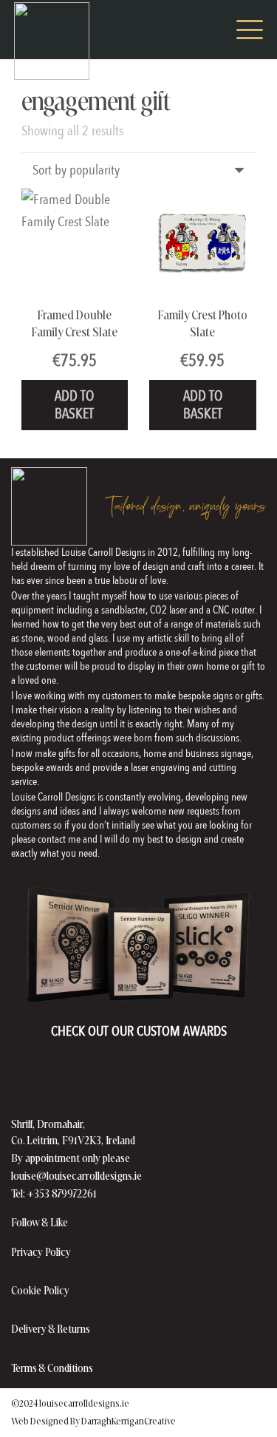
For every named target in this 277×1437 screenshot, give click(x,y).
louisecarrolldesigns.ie (84, 1403)
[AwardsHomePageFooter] (139, 945)
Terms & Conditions (52, 1368)
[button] (209, 29)
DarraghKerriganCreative (128, 1421)
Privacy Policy (41, 1252)
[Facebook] (82, 1223)
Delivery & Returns (50, 1329)
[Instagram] (103, 1223)
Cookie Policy (40, 1290)
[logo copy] (51, 41)
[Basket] (176, 29)
